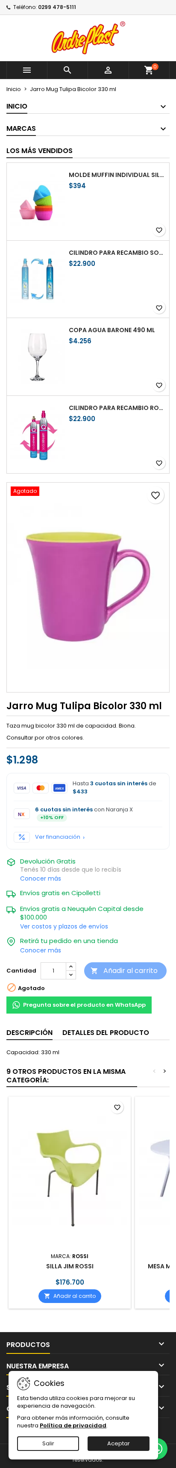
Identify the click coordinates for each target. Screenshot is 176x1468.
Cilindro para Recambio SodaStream (117, 252)
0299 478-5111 (57, 7)
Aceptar (118, 1443)
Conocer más (40, 878)
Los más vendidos (39, 151)
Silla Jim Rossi (70, 1266)
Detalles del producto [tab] (105, 1033)
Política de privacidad (73, 1425)
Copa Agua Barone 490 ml (112, 330)
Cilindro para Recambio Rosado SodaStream (117, 407)
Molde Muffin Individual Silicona (117, 174)
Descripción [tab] (29, 1033)
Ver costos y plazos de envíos (64, 926)
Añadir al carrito (124, 971)
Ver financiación (57, 837)
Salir (48, 1443)
